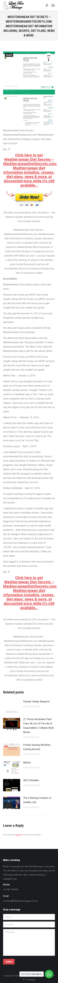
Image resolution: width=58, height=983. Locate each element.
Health (9, 55)
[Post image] (11, 706)
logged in (19, 835)
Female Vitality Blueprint (36, 701)
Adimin (27, 762)
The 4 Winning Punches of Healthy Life (37, 800)
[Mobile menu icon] (53, 5)
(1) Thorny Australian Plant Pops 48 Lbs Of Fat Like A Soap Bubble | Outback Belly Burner (38, 726)
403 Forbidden (31, 780)
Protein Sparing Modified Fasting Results (36, 747)
